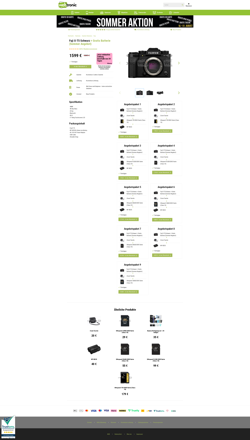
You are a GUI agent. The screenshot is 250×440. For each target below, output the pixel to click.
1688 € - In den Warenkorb (161, 219)
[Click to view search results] (182, 5)
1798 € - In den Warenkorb (161, 131)
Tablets (76, 12)
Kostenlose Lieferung (127, 422)
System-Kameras (87, 36)
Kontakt (89, 422)
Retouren (113, 422)
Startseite (71, 36)
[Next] (179, 63)
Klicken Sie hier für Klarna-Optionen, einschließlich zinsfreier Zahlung (104, 67)
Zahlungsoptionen (143, 422)
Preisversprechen (158, 422)
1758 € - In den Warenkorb (128, 178)
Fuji (95, 36)
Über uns (129, 434)
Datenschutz (118, 434)
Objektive (124, 12)
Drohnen (160, 12)
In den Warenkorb (80, 66)
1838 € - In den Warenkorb (128, 136)
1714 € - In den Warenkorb (128, 219)
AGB (108, 434)
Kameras (107, 12)
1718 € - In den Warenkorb (161, 172)
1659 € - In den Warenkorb (161, 255)
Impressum (140, 434)
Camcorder (142, 12)
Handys (91, 12)
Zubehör (176, 12)
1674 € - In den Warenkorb (128, 255)
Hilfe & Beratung (101, 422)
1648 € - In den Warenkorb (128, 292)
